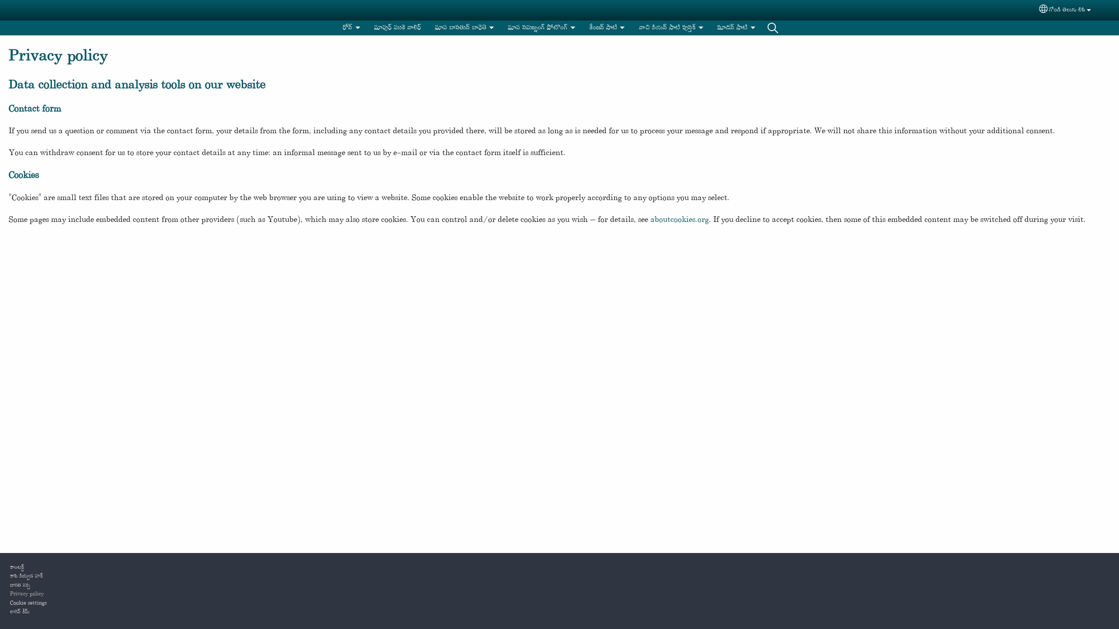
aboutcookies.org (679, 220)
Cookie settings (28, 603)
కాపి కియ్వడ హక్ (26, 576)
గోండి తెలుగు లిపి (1067, 10)
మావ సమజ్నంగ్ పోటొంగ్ (537, 27)
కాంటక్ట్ (17, 567)
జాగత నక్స (20, 585)
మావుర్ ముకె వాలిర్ (397, 27)
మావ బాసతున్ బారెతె (461, 27)
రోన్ (347, 27)
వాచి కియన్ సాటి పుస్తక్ (667, 27)
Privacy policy (27, 594)
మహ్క (772, 28)
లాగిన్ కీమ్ (20, 612)
